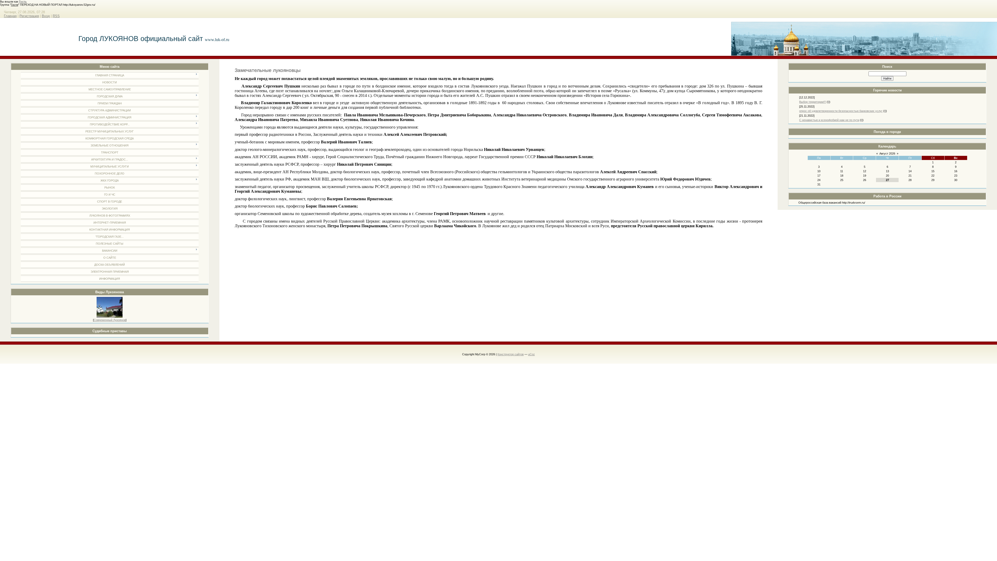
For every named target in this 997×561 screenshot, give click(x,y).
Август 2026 (887, 153)
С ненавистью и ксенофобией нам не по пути (829, 120)
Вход (46, 16)
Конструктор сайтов (510, 354)
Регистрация (29, 16)
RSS (56, 16)
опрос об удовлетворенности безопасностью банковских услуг (841, 110)
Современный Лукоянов (110, 320)
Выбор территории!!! (812, 101)
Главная (10, 16)
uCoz (531, 354)
